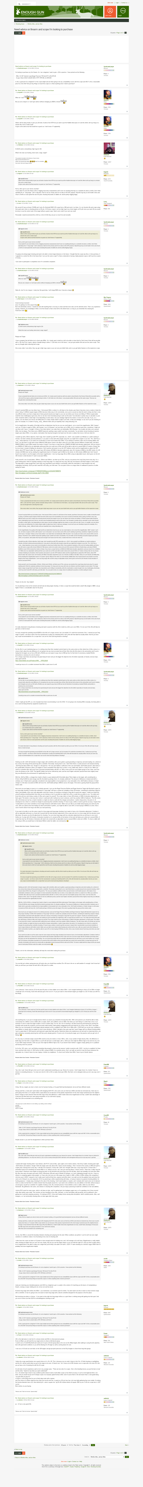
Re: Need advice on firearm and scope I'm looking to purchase (34, 90)
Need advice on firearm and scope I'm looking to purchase (33, 66)
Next (126, 1445)
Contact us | (125, 2)
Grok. (88, 1466)
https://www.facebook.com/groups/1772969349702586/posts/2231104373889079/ (38, 471)
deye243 (106, 100)
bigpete (106, 172)
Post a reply (17, 32)
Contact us (75, 1461)
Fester (105, 1333)
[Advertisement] (71, 49)
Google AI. (84, 1466)
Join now (110, 2)
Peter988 (106, 984)
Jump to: (86, 1457)
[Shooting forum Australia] (29, 11)
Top (127, 85)
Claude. (72, 1466)
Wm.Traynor (107, 297)
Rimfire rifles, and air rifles (35, 24)
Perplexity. (77, 1466)
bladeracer (107, 395)
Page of (120, 32)
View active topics (20, 20)
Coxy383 (106, 1115)
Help (80, 1461)
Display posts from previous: (52, 1445)
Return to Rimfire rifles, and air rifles (25, 1457)
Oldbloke (106, 154)
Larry (105, 201)
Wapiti (105, 1081)
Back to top (19, 1449)
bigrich (106, 1305)
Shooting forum (20, 24)
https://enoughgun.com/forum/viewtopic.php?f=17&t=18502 (32, 473)
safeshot (106, 1355)
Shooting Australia (96, 1466)
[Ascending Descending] (88, 1445)
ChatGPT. (67, 1466)
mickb (105, 1258)
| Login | (117, 2)
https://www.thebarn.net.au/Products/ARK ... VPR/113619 (31, 660)
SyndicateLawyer (109, 66)
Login (69, 1461)
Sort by (71, 1445)
